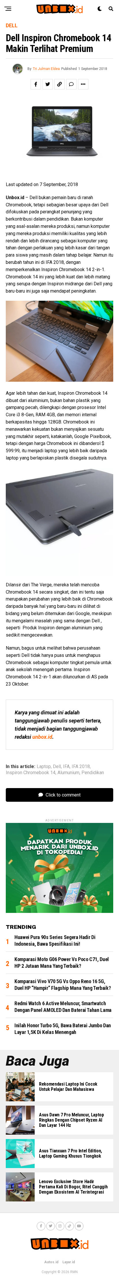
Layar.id (68, 1262)
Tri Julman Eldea (46, 69)
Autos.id (51, 1262)
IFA (66, 766)
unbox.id (42, 737)
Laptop (44, 766)
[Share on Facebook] (36, 84)
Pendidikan (92, 772)
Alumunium (68, 772)
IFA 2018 (81, 766)
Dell (57, 766)
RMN (74, 1272)
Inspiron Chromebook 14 (30, 772)
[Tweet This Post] (47, 84)
